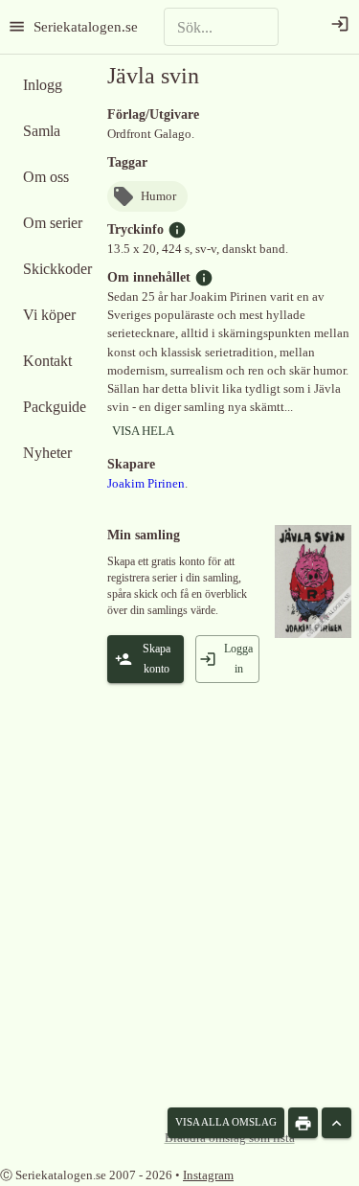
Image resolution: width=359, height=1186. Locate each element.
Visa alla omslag (226, 1122)
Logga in (238, 658)
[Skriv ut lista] (303, 1122)
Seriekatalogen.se (86, 26)
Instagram (208, 1175)
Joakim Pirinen (146, 483)
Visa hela (143, 430)
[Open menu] (17, 26)
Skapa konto (156, 658)
